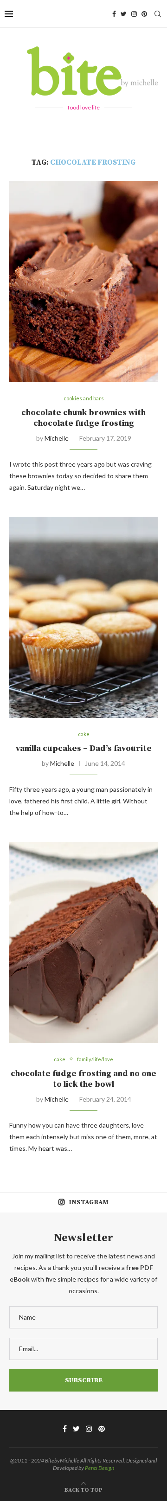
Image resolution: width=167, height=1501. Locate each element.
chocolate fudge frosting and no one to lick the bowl (83, 1079)
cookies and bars (84, 398)
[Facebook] (114, 13)
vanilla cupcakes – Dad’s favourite (84, 748)
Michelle (57, 438)
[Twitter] (124, 13)
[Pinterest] (144, 13)
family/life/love (95, 1059)
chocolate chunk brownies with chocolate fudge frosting (83, 418)
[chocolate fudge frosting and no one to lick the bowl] (83, 942)
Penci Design (99, 1467)
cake (84, 734)
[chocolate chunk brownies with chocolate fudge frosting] (83, 281)
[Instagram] (134, 13)
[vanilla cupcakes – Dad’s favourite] (83, 617)
